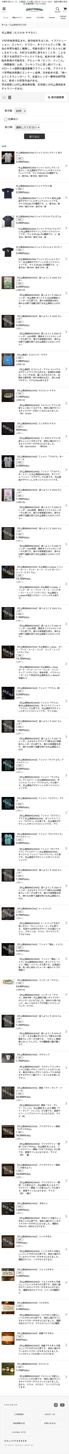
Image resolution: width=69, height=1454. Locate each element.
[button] (4, 10)
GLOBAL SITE (19, 1432)
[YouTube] (62, 1405)
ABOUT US (50, 1414)
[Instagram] (56, 1405)
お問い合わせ (50, 1423)
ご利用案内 (19, 1414)
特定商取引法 (19, 1423)
